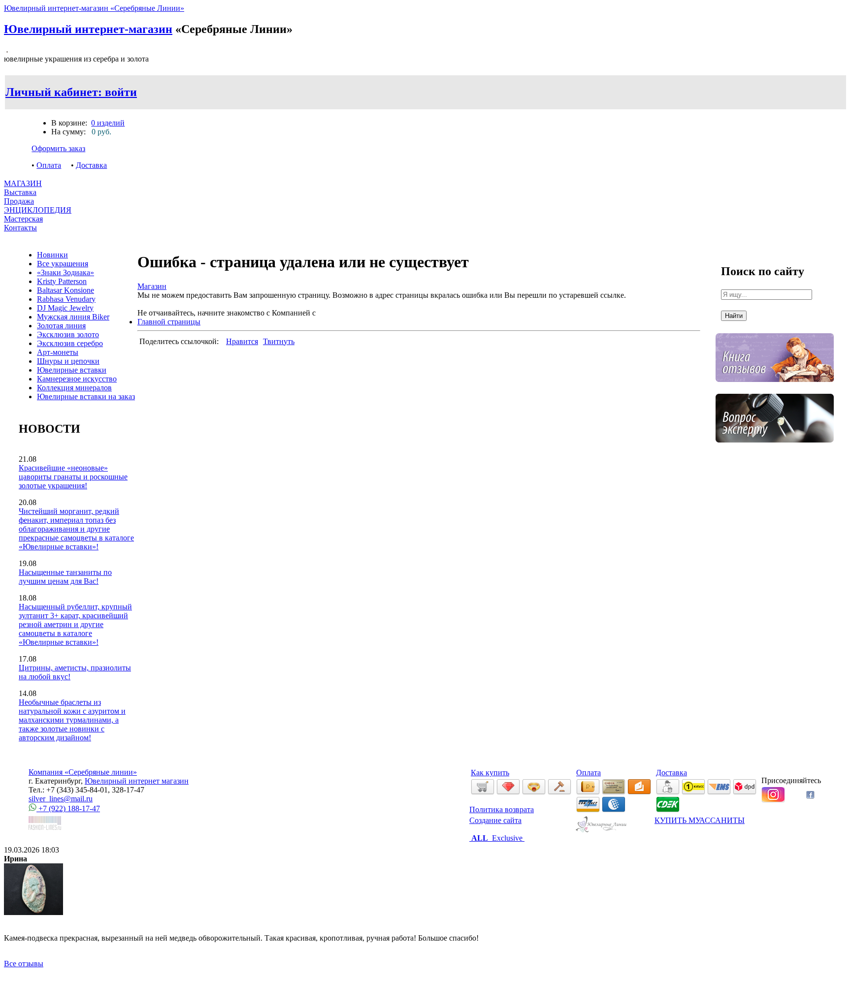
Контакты (20, 227)
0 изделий (108, 123)
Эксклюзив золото (68, 334)
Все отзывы (23, 963)
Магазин (151, 286)
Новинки (52, 255)
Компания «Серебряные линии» (83, 772)
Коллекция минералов (74, 387)
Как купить (490, 772)
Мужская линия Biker (73, 317)
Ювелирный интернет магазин (137, 781)
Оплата (48, 165)
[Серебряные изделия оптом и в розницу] (601, 830)
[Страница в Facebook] (810, 796)
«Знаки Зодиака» (65, 272)
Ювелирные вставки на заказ (86, 396)
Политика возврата (501, 809)
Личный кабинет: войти (71, 92)
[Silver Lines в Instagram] (773, 800)
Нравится (242, 341)
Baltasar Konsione (65, 290)
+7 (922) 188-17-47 (68, 808)
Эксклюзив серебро (70, 343)
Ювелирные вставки (71, 370)
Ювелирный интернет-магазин (88, 29)
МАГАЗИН (23, 183)
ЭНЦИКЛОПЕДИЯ (37, 210)
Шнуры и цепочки (68, 361)
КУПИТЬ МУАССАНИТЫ (700, 820)
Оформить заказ (58, 148)
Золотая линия (61, 325)
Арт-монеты (57, 352)
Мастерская (23, 219)
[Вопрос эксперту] (775, 449)
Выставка (20, 196)
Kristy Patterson (62, 281)
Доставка (91, 165)
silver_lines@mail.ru (61, 798)
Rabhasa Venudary (66, 299)
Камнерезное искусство (77, 379)
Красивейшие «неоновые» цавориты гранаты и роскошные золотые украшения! (73, 477)
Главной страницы (168, 321)
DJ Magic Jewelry (65, 308)
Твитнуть (279, 341)
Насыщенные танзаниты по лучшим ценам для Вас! (65, 576)
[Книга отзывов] (775, 389)
